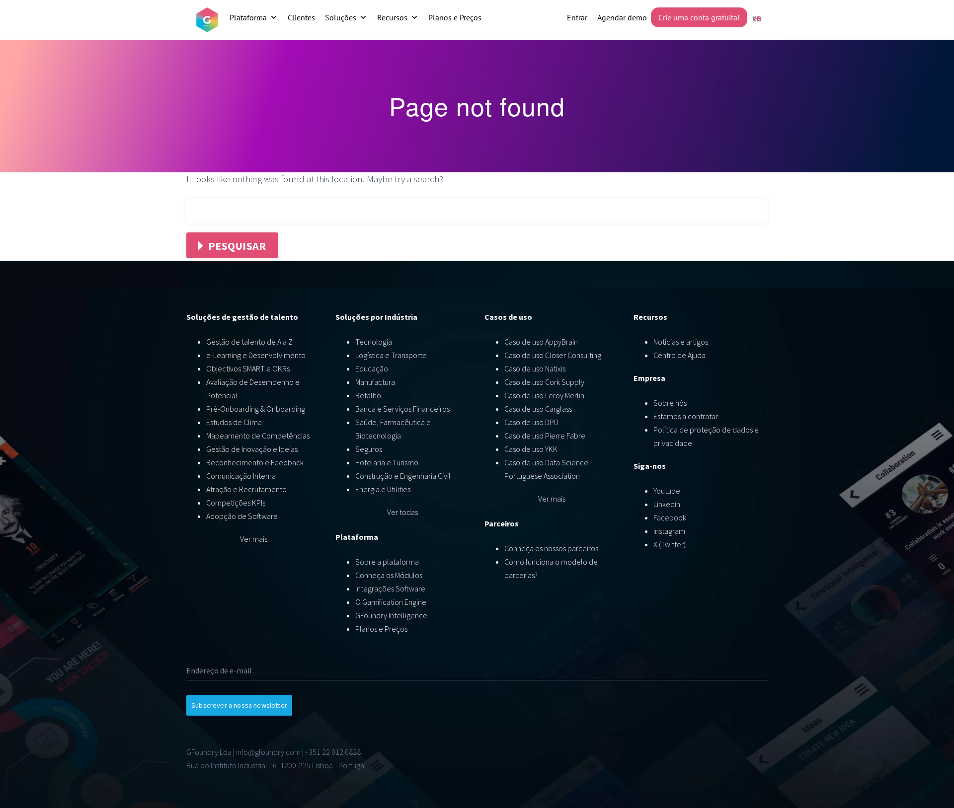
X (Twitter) (669, 544)
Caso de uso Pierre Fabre (544, 436)
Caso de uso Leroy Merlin (544, 395)
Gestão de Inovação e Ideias (252, 449)
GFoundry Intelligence (391, 615)
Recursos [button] (392, 17)
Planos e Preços (454, 17)
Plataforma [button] (248, 17)
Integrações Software (390, 588)
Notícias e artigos (680, 342)
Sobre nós (670, 403)
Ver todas (402, 512)
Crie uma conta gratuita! (699, 17)
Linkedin (666, 504)
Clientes (301, 17)
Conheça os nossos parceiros (551, 548)
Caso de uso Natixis (534, 368)
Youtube (666, 491)
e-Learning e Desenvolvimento (256, 355)
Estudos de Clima (234, 422)
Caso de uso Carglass (538, 409)
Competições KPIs (235, 503)
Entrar (577, 17)
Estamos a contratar (685, 416)
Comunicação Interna (241, 476)
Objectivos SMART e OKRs (248, 368)
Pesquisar (237, 246)
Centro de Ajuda (679, 355)
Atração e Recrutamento (246, 489)
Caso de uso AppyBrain (541, 342)
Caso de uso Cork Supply (544, 382)
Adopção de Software (242, 516)
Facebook (669, 517)
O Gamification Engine (390, 602)
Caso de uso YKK (530, 449)
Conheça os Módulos (388, 575)
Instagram (669, 531)
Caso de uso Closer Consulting (552, 355)
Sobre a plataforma (387, 562)
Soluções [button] (340, 17)
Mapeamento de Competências (258, 436)
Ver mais (253, 539)
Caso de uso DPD (531, 422)
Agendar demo (622, 17)
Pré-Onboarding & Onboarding (255, 409)
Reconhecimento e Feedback (255, 462)
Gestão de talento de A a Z (249, 342)
